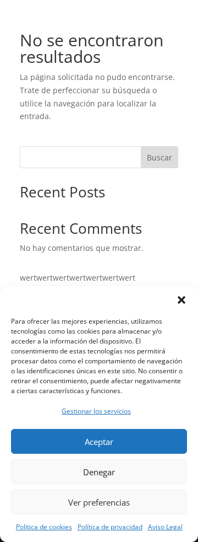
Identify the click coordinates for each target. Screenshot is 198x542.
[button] (181, 299)
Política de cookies (44, 527)
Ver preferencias (99, 502)
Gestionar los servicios (96, 411)
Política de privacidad (110, 527)
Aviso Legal (165, 527)
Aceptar (99, 441)
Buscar (159, 157)
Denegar (99, 471)
